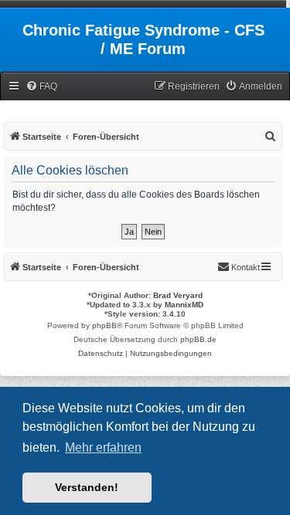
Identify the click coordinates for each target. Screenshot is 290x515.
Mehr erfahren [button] (103, 447)
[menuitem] (41, 86)
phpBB (104, 325)
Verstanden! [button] (86, 487)
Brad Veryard (178, 295)
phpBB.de (198, 339)
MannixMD (184, 304)
